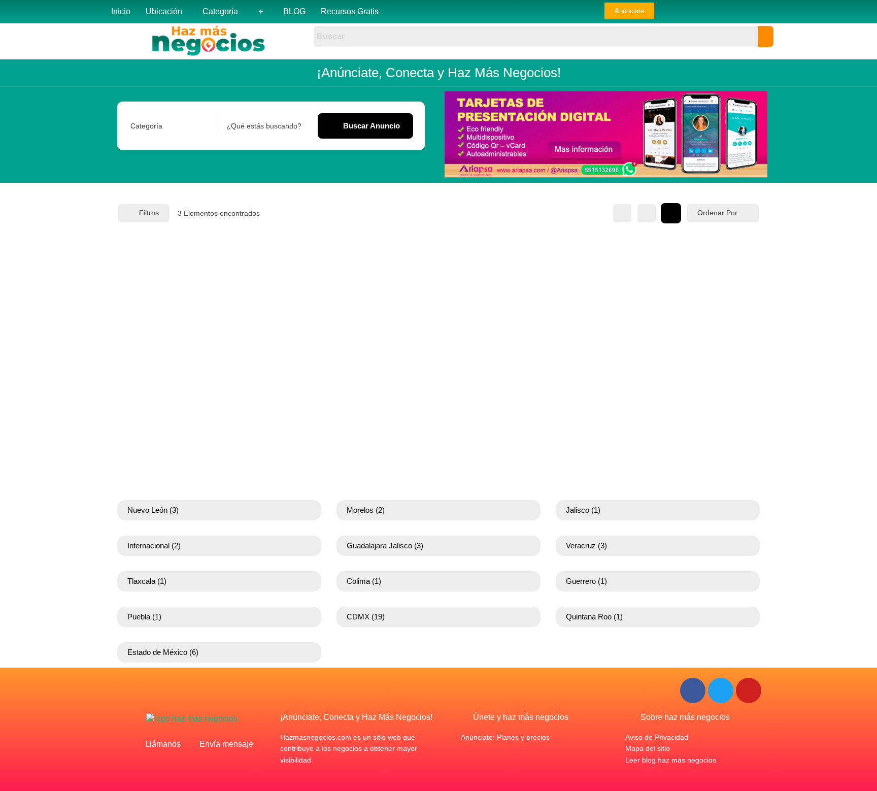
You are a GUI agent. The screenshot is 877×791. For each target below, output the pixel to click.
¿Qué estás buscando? (263, 126)
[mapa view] (671, 213)
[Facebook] (692, 690)
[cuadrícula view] (622, 213)
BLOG (294, 11)
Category (145, 126)
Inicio (120, 11)
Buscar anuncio (371, 125)
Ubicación (164, 11)
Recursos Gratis (350, 11)
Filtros (149, 213)
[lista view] (646, 213)
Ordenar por (717, 213)
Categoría (220, 11)
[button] (166, 11)
